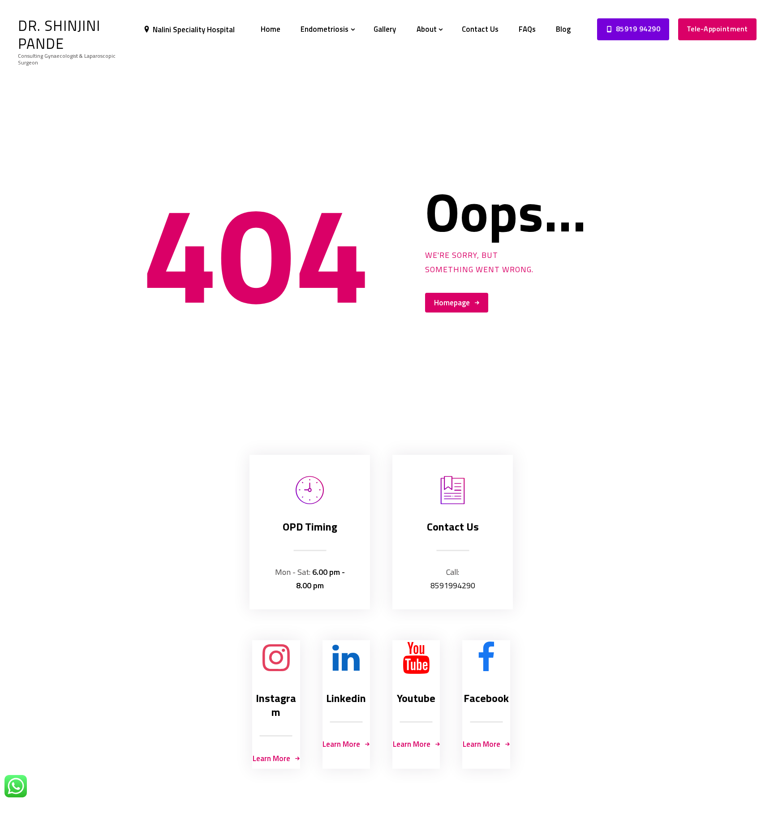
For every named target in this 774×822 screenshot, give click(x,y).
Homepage (452, 302)
